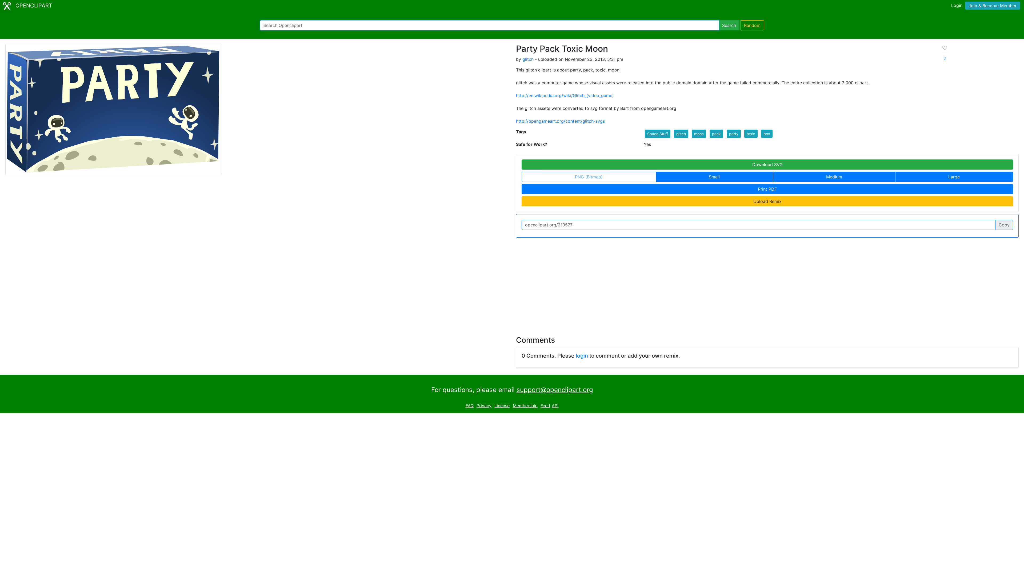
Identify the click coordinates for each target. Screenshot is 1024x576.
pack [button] (716, 133)
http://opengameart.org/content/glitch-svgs (560, 121)
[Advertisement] (512, 283)
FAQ (470, 405)
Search (729, 25)
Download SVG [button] (767, 164)
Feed (545, 405)
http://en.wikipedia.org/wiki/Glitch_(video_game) (565, 95)
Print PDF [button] (767, 189)
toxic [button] (751, 133)
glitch (528, 59)
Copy (1004, 224)
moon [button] (699, 133)
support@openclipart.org (555, 390)
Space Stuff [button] (657, 133)
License (502, 405)
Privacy (484, 405)
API (555, 405)
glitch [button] (681, 133)
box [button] (766, 133)
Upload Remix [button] (767, 201)
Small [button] (714, 176)
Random (752, 25)
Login (956, 5)
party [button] (733, 133)
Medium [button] (834, 176)
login (582, 356)
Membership (525, 405)
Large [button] (954, 176)
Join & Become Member (993, 5)
